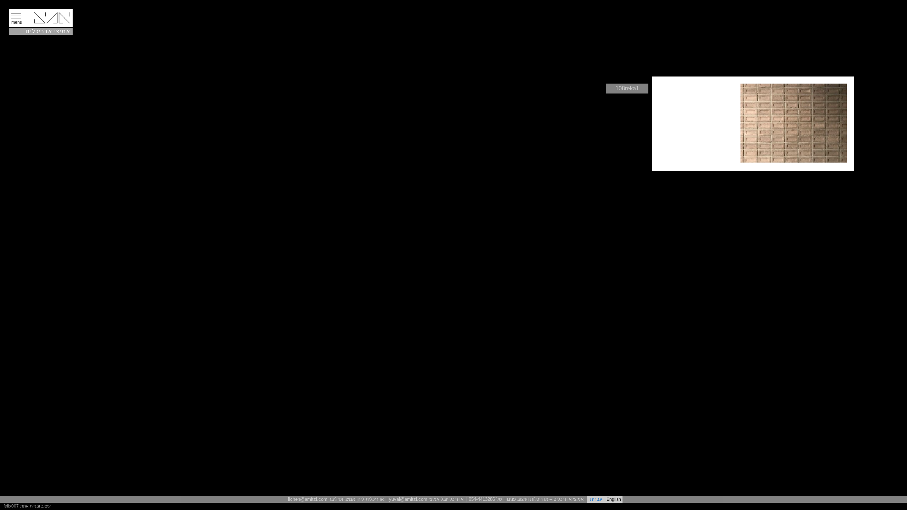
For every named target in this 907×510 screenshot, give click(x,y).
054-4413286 (482, 499)
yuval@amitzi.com (408, 499)
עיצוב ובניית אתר (36, 506)
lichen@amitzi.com (307, 499)
